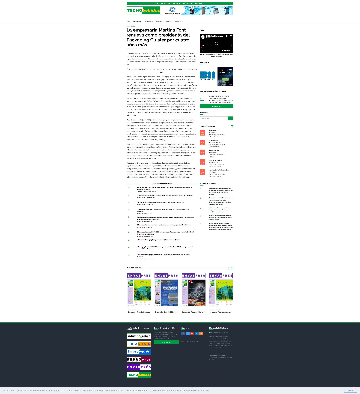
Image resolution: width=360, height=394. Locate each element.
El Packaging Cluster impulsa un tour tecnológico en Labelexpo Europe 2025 (160, 202)
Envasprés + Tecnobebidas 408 (193, 312)
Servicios (196, 341)
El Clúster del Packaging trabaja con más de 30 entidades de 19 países (158, 240)
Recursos (159, 21)
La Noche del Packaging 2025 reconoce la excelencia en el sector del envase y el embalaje (164, 195)
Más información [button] (203, 390)
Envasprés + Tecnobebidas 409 (166, 312)
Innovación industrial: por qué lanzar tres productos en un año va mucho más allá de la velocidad (220, 210)
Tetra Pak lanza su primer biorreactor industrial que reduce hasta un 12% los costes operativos (220, 217)
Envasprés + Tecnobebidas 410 (139, 312)
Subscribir (217, 106)
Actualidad (137, 21)
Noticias (133, 26)
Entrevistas (149, 21)
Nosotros (178, 21)
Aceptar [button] (350, 390)
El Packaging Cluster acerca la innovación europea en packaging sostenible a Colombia (164, 225)
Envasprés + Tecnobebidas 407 (221, 312)
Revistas (169, 21)
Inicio (128, 21)
